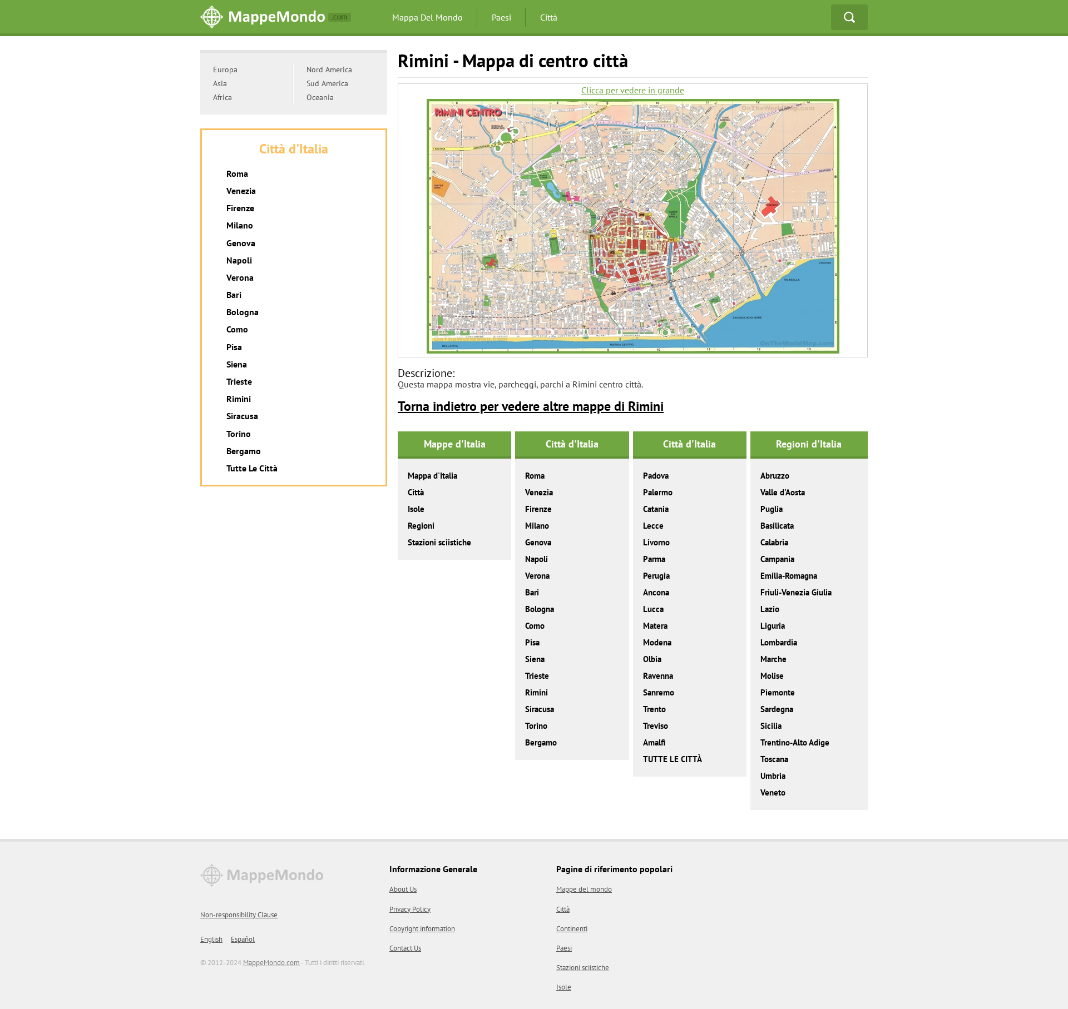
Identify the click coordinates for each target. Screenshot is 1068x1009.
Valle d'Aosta (782, 492)
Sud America (327, 83)
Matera (655, 625)
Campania (777, 559)
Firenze (538, 509)
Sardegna (776, 709)
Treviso (655, 725)
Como (535, 625)
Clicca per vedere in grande (632, 90)
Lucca (653, 609)
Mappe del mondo (584, 889)
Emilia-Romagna (788, 575)
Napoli (536, 559)
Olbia (652, 659)
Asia (220, 83)
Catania (656, 509)
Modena (657, 642)
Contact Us (405, 948)
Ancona (656, 592)
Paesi (501, 17)
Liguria (772, 625)
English (211, 939)
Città (548, 17)
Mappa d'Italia (432, 475)
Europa (225, 69)
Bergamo (541, 742)
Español (243, 939)
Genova (538, 542)
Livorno (656, 542)
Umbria (772, 776)
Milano (537, 525)
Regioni (421, 525)
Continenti (571, 928)
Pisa (532, 642)
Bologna (539, 609)
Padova (656, 475)
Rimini (536, 692)
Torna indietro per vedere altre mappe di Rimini (531, 406)
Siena (535, 659)
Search (849, 17)
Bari (532, 592)
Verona (537, 575)
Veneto (772, 792)
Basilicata (777, 525)
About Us (403, 889)
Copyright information (422, 928)
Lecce (653, 525)
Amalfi (654, 742)
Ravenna (658, 675)
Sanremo (658, 692)
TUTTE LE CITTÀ (672, 759)
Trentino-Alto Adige (794, 742)
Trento (654, 709)
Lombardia (778, 642)
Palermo (658, 492)
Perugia (656, 575)
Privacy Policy (410, 909)
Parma (654, 559)
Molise (772, 675)
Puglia (771, 509)
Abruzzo (774, 475)
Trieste (537, 675)
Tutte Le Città (252, 468)
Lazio (769, 609)
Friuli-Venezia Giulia (796, 592)
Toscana (774, 759)
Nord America (329, 69)
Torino (536, 725)
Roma (535, 475)
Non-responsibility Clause (239, 914)
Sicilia (771, 725)
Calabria (774, 542)
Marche (773, 659)
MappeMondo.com (271, 962)
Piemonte (777, 692)
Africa (222, 97)
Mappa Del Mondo (427, 17)
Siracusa (539, 709)
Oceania (320, 97)
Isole (416, 509)
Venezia (539, 492)
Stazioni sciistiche (439, 542)
